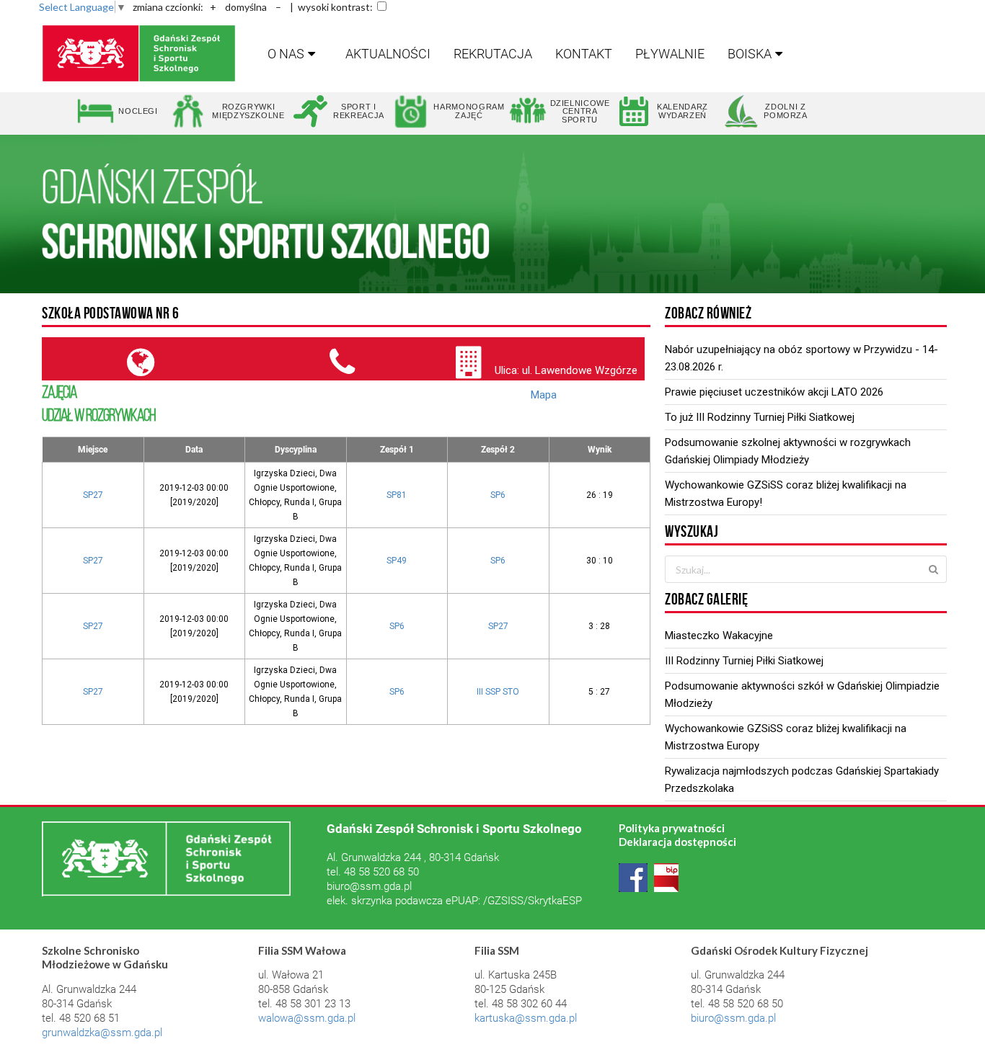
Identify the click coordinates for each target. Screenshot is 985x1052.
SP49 (397, 561)
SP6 (497, 495)
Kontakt (583, 53)
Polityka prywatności (672, 827)
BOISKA (750, 53)
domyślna (246, 7)
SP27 (93, 495)
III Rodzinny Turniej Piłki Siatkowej (744, 660)
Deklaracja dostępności (677, 841)
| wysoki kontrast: (331, 7)
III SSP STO (498, 692)
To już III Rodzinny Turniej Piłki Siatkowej (759, 417)
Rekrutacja (493, 53)
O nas (286, 53)
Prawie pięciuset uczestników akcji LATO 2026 (774, 391)
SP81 (397, 495)
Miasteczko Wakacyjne (719, 635)
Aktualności (387, 53)
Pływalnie (669, 53)
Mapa (544, 394)
